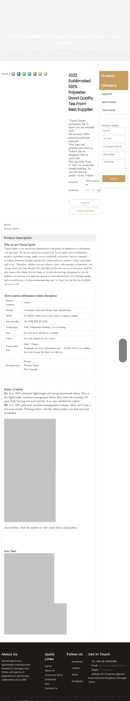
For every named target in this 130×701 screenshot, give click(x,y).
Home (48, 666)
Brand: (7, 224)
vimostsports (106, 669)
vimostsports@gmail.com (112, 665)
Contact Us (51, 688)
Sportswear (109, 102)
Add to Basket (85, 211)
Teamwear (108, 110)
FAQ (47, 683)
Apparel (107, 94)
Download (50, 679)
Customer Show (54, 675)
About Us (50, 670)
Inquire (85, 202)
